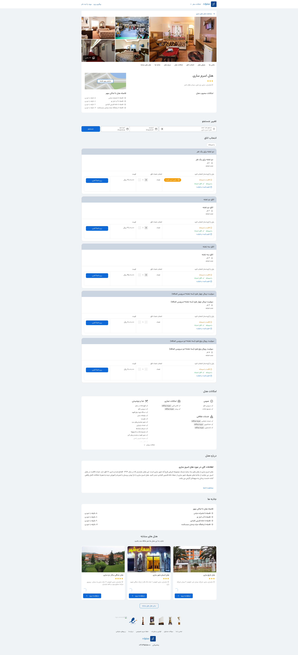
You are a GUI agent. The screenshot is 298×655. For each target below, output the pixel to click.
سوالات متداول (168, 631)
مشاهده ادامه (208, 487)
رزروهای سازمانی (121, 631)
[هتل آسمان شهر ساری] (148, 559)
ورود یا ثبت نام (86, 4)
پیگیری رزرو (97, 4)
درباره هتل (167, 65)
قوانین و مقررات (156, 631)
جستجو (91, 128)
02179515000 (145, 645)
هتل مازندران (141, 471)
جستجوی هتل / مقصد (206, 128)
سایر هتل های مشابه (149, 606)
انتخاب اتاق (190, 65)
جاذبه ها (157, 65)
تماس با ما (179, 631)
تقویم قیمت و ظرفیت (203, 187)
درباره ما (131, 631)
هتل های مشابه (146, 65)
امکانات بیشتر (150, 445)
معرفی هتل (201, 65)
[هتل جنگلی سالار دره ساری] (103, 559)
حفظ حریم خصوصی (142, 631)
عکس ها (212, 65)
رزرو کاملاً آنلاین (97, 180)
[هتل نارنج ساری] (194, 559)
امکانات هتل (178, 65)
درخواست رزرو (185, 596)
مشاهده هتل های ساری (204, 13)
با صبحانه (211, 145)
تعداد (158, 180)
